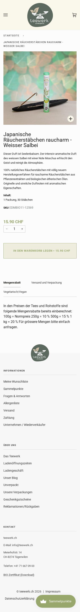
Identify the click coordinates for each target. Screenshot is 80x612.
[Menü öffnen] (9, 15)
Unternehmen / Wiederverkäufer (24, 424)
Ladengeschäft (13, 470)
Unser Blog (10, 478)
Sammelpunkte (13, 389)
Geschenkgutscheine (17, 499)
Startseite (11, 35)
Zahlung (8, 417)
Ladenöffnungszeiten (17, 463)
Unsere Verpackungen (17, 492)
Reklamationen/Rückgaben (21, 506)
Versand (9, 410)
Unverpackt (11, 485)
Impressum (52, 591)
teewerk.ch (26, 591)
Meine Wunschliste (15, 381)
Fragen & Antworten (16, 396)
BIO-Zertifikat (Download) (18, 574)
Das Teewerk (11, 456)
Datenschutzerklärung (19, 598)
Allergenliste (11, 403)
